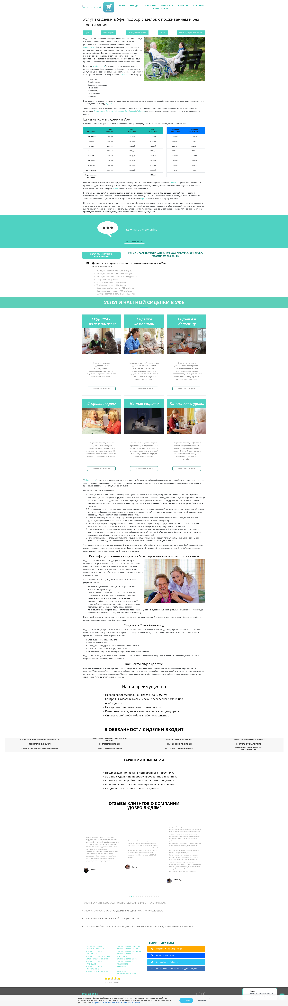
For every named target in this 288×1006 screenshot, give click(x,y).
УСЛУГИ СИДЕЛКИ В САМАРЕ (128, 949)
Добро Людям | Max (165, 955)
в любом (124, 75)
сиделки (108, 104)
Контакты (198, 5)
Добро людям (99, 66)
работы (174, 182)
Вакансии (183, 5)
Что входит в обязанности (137, 33)
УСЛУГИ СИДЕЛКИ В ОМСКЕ (97, 971)
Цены (87, 33)
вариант (143, 198)
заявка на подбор (101, 389)
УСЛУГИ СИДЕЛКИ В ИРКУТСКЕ (98, 956)
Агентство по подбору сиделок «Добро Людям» (177, 968)
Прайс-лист (167, 5)
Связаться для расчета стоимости (190, 33)
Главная (121, 5)
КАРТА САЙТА (122, 966)
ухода (115, 188)
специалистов (89, 47)
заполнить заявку (134, 242)
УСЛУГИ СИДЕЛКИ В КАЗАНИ (97, 959)
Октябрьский (130, 111)
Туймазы (141, 111)
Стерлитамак (99, 111)
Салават (109, 111)
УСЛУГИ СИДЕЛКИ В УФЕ (127, 959)
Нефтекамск (119, 111)
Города (134, 5)
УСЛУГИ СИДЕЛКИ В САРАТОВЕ (129, 951)
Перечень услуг (108, 33)
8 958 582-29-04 (160, 8)
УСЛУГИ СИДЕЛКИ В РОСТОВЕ (129, 946)
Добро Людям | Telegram (167, 962)
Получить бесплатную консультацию (101, 255)
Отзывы (162, 33)
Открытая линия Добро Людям (169, 949)
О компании (149, 5)
